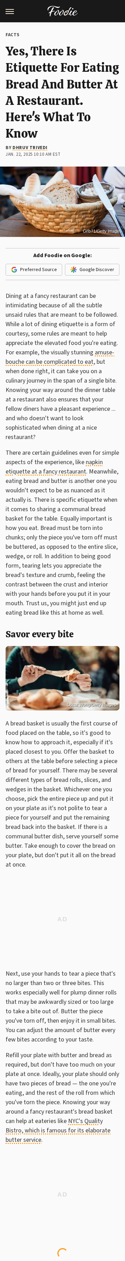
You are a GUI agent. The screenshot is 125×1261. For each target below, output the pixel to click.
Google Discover (97, 269)
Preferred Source (38, 269)
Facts (13, 35)
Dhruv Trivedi (30, 148)
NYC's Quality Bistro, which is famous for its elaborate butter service (58, 1130)
